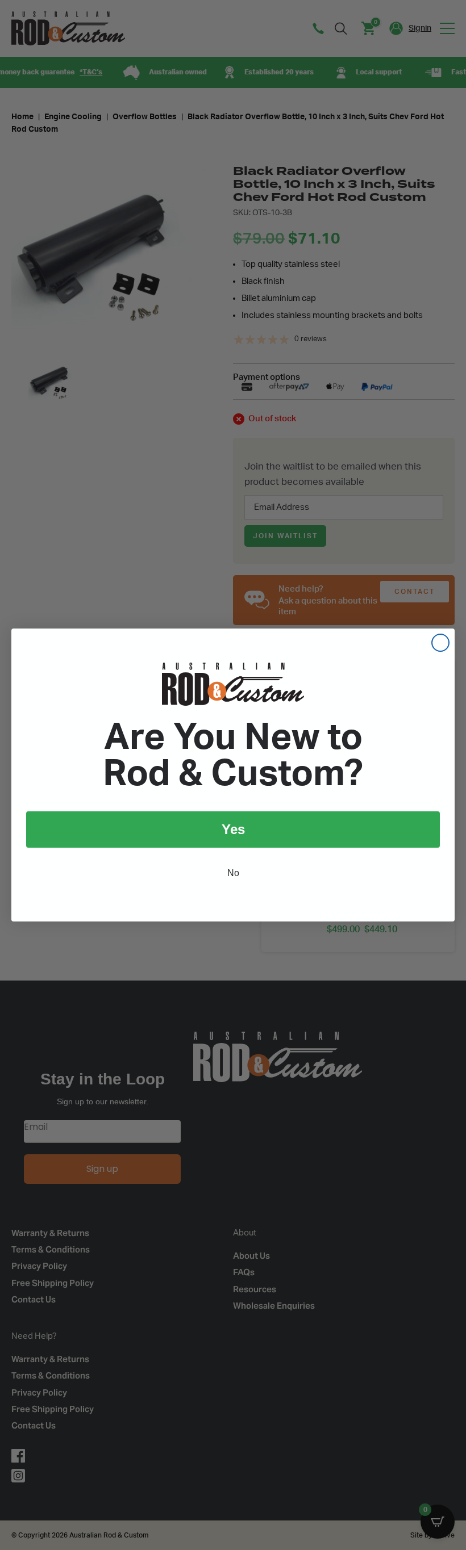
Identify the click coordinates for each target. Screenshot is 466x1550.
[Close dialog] (440, 642)
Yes (233, 829)
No (233, 873)
